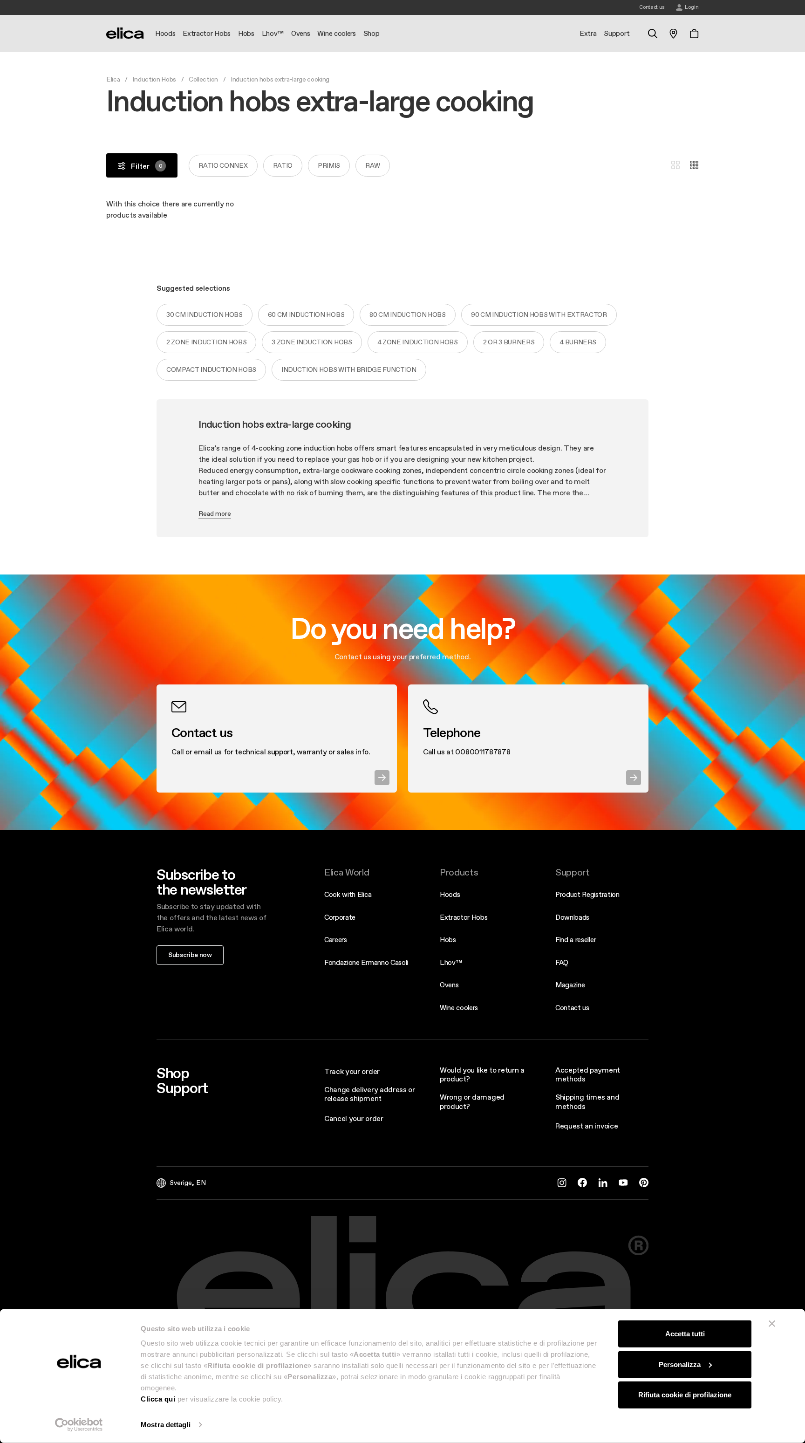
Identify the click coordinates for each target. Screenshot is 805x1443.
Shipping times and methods (587, 1101)
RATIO (283, 165)
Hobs (448, 939)
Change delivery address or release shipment (369, 1093)
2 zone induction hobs (206, 342)
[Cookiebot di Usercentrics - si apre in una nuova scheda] (79, 1425)
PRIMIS (329, 165)
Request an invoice (586, 1126)
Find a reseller (575, 939)
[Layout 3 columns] (675, 165)
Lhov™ (451, 962)
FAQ (561, 962)
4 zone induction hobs (417, 342)
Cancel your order (353, 1118)
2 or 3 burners (509, 342)
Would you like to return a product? (482, 1074)
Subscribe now (190, 954)
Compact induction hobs (211, 369)
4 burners (577, 342)
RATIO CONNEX (222, 165)
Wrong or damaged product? (472, 1101)
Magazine (570, 985)
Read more (214, 513)
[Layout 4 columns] (694, 165)
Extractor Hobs (464, 917)
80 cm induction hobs (407, 314)
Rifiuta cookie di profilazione (684, 1395)
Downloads (572, 917)
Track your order (352, 1071)
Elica (113, 79)
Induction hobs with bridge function (348, 369)
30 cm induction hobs (204, 314)
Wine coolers (459, 1007)
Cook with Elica (347, 894)
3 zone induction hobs (312, 342)
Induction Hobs (154, 79)
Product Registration (587, 894)
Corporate (339, 917)
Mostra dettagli (166, 1425)
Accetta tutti (685, 1334)
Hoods (450, 894)
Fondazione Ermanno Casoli (366, 962)
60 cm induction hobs (306, 314)
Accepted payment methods (587, 1074)
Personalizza (680, 1364)
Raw (372, 165)
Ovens (449, 985)
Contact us (572, 1007)
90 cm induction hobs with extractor (539, 314)
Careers (335, 939)
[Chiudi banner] (772, 1323)
